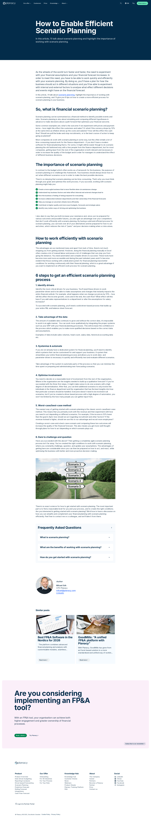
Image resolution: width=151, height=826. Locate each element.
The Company (94, 777)
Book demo (142, 3)
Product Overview (21, 777)
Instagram (120, 785)
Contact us (93, 789)
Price (45, 3)
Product (18, 774)
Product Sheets (70, 785)
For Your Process (46, 781)
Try (133, 3)
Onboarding (44, 777)
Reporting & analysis (22, 781)
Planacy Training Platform (74, 787)
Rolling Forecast (21, 789)
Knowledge (54, 3)
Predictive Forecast (22, 787)
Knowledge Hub (72, 774)
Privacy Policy (55, 814)
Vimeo (119, 779)
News (67, 781)
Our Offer (44, 774)
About (64, 3)
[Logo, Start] (9, 3)
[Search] (121, 3)
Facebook (120, 783)
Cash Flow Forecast (22, 793)
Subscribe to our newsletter (134, 744)
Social (117, 774)
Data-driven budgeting (23, 779)
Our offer (26, 3)
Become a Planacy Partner (96, 784)
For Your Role (45, 783)
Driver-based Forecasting (24, 783)
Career (91, 779)
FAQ (66, 789)
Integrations (19, 791)
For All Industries (46, 779)
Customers (37, 3)
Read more (43, 660)
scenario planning (66, 95)
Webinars (68, 783)
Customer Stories (71, 779)
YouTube (120, 781)
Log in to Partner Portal (25, 804)
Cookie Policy (46, 814)
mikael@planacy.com (66, 590)
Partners (92, 781)
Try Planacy (33, 735)
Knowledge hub (70, 777)
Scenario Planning (21, 785)
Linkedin (60, 593)
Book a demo (20, 735)
